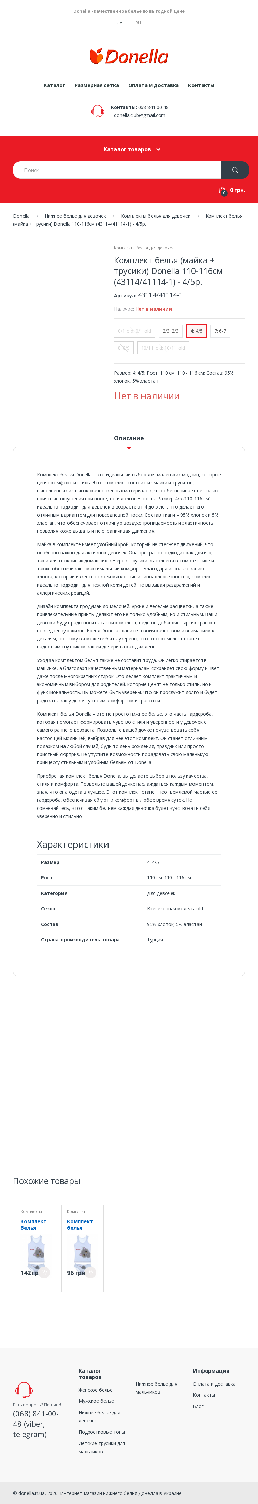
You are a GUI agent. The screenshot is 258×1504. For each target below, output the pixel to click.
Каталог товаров (127, 149)
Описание (129, 438)
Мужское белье (96, 1401)
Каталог (54, 85)
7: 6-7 (220, 331)
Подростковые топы (102, 1432)
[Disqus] (129, 1079)
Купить (44, 1272)
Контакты (201, 85)
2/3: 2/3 (171, 331)
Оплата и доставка (153, 85)
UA (119, 23)
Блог (198, 1406)
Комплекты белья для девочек (144, 248)
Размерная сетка (97, 85)
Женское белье (96, 1390)
